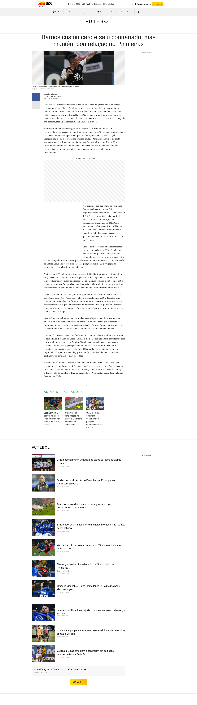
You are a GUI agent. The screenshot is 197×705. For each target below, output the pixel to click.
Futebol (98, 21)
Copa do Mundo (126, 12)
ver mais (77, 682)
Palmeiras (50, 104)
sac (133, 4)
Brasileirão (114, 12)
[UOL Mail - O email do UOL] (139, 4)
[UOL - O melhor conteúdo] (45, 4)
